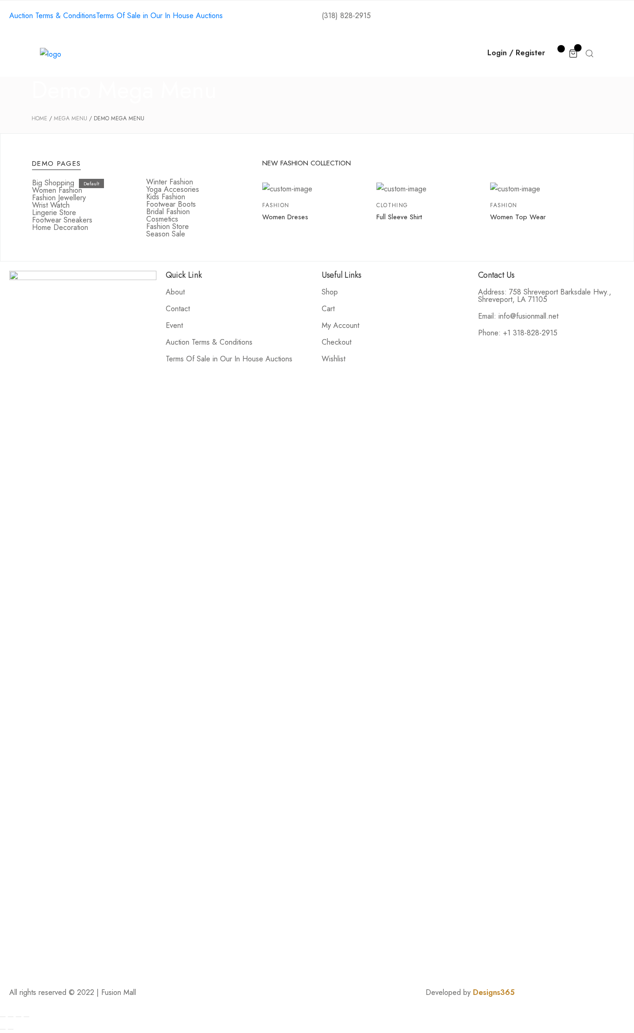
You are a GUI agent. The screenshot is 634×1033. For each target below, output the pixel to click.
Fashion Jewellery (59, 197)
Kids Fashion (165, 196)
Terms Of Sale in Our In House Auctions (229, 358)
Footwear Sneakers (62, 220)
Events (342, 54)
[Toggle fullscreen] (18, 1016)
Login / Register (516, 52)
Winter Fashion (169, 182)
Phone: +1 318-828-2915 (517, 332)
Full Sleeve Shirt (399, 217)
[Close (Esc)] (3, 1016)
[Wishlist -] (557, 52)
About (199, 54)
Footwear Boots (171, 204)
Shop (239, 54)
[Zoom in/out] (26, 1016)
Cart (328, 308)
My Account (340, 325)
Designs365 (494, 992)
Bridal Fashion (168, 211)
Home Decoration (60, 227)
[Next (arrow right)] (10, 1029)
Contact (388, 54)
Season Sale (165, 234)
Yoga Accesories (172, 189)
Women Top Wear (518, 217)
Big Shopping (53, 182)
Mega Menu (70, 118)
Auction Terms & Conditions (209, 342)
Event (174, 325)
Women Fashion (57, 190)
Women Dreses (285, 217)
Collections (289, 54)
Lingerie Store (54, 212)
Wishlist (333, 358)
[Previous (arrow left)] (3, 1029)
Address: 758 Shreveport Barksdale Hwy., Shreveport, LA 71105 (544, 296)
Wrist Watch (51, 205)
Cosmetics (162, 219)
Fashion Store (167, 226)
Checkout (336, 342)
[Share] (10, 1016)
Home (157, 54)
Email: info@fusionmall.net (518, 316)
